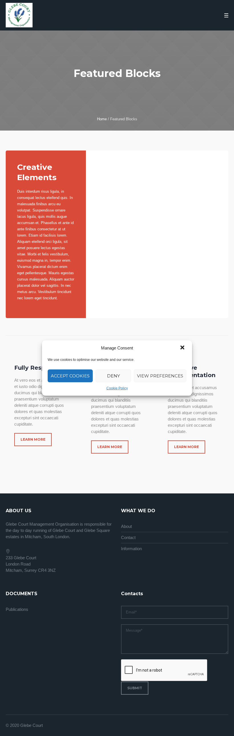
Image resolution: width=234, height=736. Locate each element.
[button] (182, 348)
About (126, 526)
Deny (113, 376)
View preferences (160, 376)
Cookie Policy (117, 388)
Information (131, 548)
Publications (17, 609)
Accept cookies (70, 376)
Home (102, 119)
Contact (128, 537)
